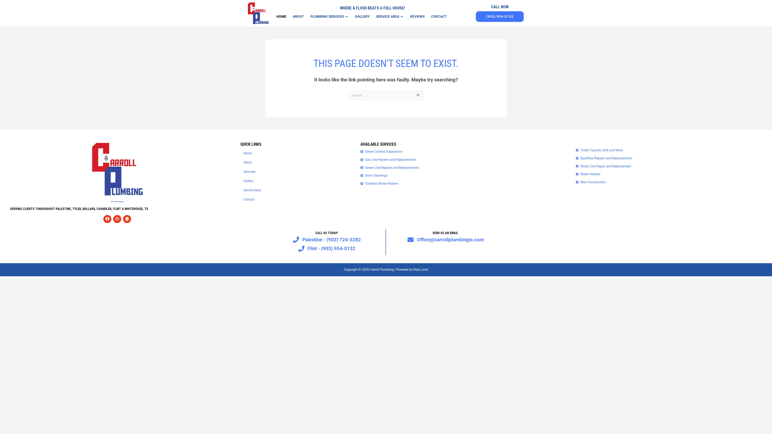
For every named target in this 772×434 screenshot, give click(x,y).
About (247, 162)
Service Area (252, 190)
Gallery (248, 181)
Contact (249, 199)
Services (249, 172)
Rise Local (420, 269)
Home (247, 153)
